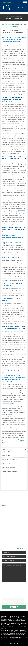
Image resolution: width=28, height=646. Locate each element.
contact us (12, 440)
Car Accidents (8, 24)
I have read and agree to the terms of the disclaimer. (15, 594)
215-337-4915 (6, 2)
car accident (14, 161)
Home (3, 24)
